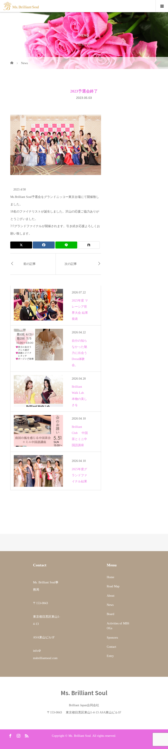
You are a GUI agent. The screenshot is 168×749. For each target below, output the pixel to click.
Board (110, 614)
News (110, 605)
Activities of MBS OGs (118, 626)
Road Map (113, 586)
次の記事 (71, 264)
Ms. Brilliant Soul (84, 693)
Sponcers (112, 637)
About (110, 595)
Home (110, 577)
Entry (110, 656)
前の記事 (29, 264)
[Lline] (66, 245)
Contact (111, 646)
